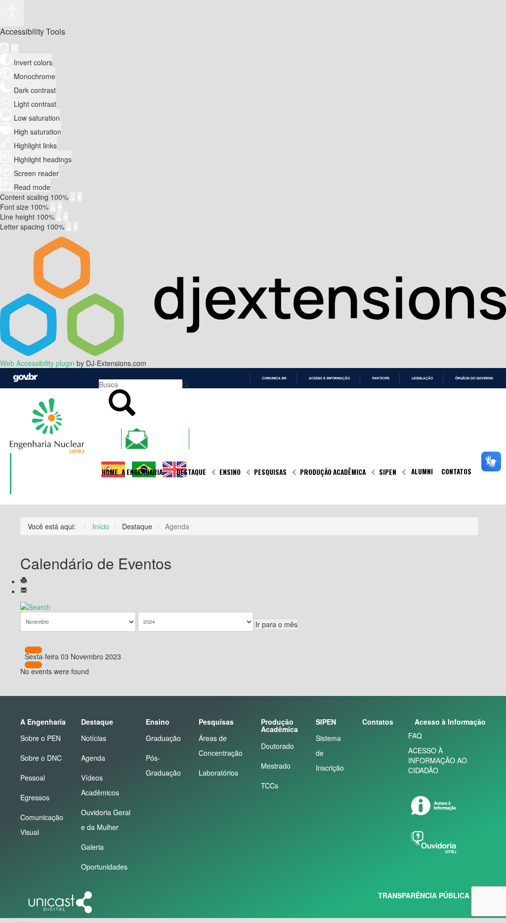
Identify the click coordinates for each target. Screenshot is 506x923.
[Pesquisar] (35, 606)
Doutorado (277, 746)
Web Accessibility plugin (37, 363)
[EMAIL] (23, 591)
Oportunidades (104, 867)
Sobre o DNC (41, 758)
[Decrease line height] (58, 217)
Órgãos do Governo (474, 378)
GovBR (25, 377)
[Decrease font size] (52, 207)
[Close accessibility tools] (14, 48)
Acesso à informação (329, 378)
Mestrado (276, 766)
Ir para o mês (276, 624)
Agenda (93, 758)
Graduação (163, 738)
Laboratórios (218, 773)
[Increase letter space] (75, 226)
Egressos (34, 797)
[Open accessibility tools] (12, 13)
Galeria (92, 847)
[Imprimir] (23, 581)
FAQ (415, 735)
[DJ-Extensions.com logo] (253, 353)
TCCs (269, 785)
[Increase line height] (65, 217)
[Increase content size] (79, 197)
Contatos (456, 471)
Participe (380, 378)
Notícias (93, 738)
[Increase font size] (59, 207)
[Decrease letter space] (68, 226)
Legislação (422, 378)
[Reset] (4, 48)
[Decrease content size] (72, 197)
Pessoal (32, 778)
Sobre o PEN (40, 738)
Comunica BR (274, 378)
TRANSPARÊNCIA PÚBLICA (423, 895)
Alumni (422, 471)
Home (110, 472)
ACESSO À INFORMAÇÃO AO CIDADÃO (437, 760)
